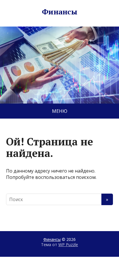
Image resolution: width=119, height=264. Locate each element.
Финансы (59, 12)
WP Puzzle (68, 244)
